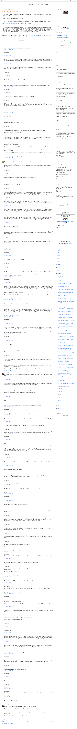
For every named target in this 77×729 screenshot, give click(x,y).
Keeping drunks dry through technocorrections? (65, 321)
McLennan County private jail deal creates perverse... (66, 290)
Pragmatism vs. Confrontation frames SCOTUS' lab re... (66, 354)
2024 (58, 249)
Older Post (51, 721)
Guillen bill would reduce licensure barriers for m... (65, 345)
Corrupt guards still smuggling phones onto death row (66, 312)
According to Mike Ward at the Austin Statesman (9, 12)
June (59, 394)
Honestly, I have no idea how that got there (64, 333)
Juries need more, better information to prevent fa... (65, 339)
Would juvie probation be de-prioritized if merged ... (66, 308)
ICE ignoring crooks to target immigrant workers (65, 327)
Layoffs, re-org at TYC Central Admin (63, 361)
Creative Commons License (70, 417)
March (59, 398)
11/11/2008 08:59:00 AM (9, 282)
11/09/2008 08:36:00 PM (8, 81)
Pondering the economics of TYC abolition (64, 324)
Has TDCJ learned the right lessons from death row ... (66, 304)
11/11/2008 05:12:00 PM (8, 421)
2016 (58, 261)
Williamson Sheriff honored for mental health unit (65, 282)
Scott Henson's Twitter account (61, 17)
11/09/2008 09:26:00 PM (8, 86)
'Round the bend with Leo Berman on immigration (65, 326)
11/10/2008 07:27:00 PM (8, 213)
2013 (58, 265)
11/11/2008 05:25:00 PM (8, 426)
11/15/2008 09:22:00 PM (8, 696)
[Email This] (19, 40)
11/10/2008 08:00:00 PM (8, 244)
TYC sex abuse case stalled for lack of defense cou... (65, 311)
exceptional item (19, 35)
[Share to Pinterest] (23, 40)
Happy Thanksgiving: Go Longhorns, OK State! (65, 283)
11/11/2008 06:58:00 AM (9, 276)
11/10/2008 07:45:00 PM (8, 237)
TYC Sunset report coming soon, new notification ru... (66, 374)
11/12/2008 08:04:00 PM (8, 613)
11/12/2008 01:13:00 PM (8, 551)
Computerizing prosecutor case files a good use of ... (65, 376)
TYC (5, 41)
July (58, 392)
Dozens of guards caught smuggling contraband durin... (66, 336)
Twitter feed (73, 202)
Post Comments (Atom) (9, 723)
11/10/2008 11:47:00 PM (8, 267)
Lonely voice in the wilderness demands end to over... (66, 277)
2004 (58, 408)
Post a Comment (4, 719)
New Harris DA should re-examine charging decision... (66, 346)
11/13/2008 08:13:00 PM (8, 653)
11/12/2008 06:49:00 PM (8, 582)
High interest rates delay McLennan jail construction (65, 315)
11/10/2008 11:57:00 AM (9, 173)
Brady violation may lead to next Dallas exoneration (65, 329)
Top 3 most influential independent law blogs (66, 221)
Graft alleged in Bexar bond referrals (63, 305)
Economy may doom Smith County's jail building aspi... (66, 383)
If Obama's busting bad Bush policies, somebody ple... (66, 362)
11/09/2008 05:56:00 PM (8, 55)
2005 (58, 406)
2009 (58, 272)
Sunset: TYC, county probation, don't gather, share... (65, 302)
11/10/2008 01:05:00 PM (8, 179)
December (59, 274)
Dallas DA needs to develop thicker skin (64, 330)
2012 (58, 267)
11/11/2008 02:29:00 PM (8, 333)
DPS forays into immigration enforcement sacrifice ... (66, 307)
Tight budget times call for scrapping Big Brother (65, 357)
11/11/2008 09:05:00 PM (8, 471)
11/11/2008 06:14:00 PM (8, 439)
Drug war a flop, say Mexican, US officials (64, 279)
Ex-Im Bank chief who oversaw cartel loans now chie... (66, 377)
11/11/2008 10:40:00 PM (8, 512)
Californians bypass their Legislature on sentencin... (65, 382)
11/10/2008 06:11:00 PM (8, 197)
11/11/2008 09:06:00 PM (8, 477)
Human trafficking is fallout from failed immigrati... (65, 317)
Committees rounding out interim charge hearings (65, 343)
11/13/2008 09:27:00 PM (8, 670)
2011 (58, 268)
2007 (58, 403)
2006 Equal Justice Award (65, 213)
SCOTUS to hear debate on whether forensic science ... (66, 358)
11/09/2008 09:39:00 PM (8, 92)
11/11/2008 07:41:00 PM (8, 457)
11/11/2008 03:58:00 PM (8, 414)
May (59, 395)
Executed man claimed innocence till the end (64, 384)
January (59, 401)
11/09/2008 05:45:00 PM (8, 49)
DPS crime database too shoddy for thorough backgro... (66, 292)
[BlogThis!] (20, 40)
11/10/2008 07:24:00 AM (9, 118)
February (59, 400)
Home (27, 721)
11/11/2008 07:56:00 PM (8, 465)
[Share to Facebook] (22, 40)
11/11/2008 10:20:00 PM (8, 493)
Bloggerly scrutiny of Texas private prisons (64, 365)
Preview (62, 28)
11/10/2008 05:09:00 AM (9, 112)
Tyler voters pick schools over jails (63, 370)
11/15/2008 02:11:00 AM (9, 681)
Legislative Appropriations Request (32, 35)
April (59, 397)
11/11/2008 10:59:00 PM (8, 521)
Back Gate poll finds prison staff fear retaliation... (65, 332)
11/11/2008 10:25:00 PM (8, 506)
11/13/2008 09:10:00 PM (8, 662)
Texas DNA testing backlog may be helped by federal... (66, 352)
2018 (58, 258)
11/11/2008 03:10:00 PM (8, 379)
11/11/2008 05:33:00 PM (8, 433)
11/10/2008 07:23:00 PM (8, 205)
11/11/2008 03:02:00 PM (8, 370)
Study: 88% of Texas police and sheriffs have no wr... (66, 318)
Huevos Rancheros (69, 243)
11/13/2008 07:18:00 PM (8, 648)
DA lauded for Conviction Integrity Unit (64, 337)
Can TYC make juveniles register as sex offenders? (65, 299)
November (59, 276)
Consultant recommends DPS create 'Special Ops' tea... (66, 355)
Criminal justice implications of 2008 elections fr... (65, 364)
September (59, 389)
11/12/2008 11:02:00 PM (8, 626)
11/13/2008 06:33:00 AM (9, 632)
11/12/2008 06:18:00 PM (8, 576)
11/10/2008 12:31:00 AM (9, 107)
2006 (58, 405)
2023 (58, 250)
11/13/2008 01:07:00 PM (8, 641)
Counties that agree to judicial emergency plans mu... (66, 289)
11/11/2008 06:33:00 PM (8, 451)
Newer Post (3, 721)
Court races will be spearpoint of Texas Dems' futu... (65, 371)
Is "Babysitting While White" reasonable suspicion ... (66, 367)
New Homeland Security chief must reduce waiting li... (66, 301)
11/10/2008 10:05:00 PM (8, 255)
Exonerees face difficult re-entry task (63, 286)
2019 (58, 256)
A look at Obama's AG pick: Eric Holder (64, 314)
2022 (58, 252)
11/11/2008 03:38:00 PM (8, 406)
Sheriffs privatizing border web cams (63, 295)
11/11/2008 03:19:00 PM (8, 386)
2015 (58, 262)
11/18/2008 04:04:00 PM (8, 717)
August (59, 391)
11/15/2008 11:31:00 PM (8, 702)
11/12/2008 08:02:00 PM (8, 606)
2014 (58, 264)
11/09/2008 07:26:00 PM (8, 63)
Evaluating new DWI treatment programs (64, 359)
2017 (58, 259)
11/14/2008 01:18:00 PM (8, 676)
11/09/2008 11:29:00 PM (8, 97)
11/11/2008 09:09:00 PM (8, 484)
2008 (58, 273)
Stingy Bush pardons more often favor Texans (64, 298)
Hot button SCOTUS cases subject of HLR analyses (65, 293)
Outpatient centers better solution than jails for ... (65, 386)
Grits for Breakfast (38, 4)
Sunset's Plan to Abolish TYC (62, 340)
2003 (58, 409)
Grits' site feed (67, 23)
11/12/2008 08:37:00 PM (8, 621)
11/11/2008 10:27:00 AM (9, 316)
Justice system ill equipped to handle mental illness (65, 285)
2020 (58, 255)
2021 (58, 253)
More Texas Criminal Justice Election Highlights (65, 368)
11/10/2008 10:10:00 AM (9, 167)
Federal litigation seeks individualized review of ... (65, 348)
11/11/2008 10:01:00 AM (9, 305)
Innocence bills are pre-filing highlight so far (64, 349)
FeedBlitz (68, 28)
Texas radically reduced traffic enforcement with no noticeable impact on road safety (65, 35)
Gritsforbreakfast (6, 160)
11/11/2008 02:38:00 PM (8, 352)
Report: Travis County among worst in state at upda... (66, 280)
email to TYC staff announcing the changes (10, 23)
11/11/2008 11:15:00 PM (8, 531)
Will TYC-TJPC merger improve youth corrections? (65, 323)
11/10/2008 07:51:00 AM (9, 123)
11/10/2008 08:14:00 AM (9, 157)
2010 (58, 270)
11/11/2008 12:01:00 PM (8, 323)
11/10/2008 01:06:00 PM (8, 185)
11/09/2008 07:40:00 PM (8, 69)
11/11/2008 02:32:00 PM (8, 346)
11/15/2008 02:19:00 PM (8, 688)
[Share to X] (21, 40)
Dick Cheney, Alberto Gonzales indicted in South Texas (66, 320)
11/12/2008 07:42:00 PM (8, 593)
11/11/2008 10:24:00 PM (8, 500)
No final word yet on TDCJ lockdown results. (64, 379)
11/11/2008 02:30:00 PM (8, 340)
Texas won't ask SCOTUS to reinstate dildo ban (65, 351)
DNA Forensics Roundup (61, 380)
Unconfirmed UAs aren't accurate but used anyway (65, 373)
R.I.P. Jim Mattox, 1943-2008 (62, 310)
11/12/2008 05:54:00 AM (9, 538)
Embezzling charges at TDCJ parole (63, 287)
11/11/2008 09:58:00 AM (9, 299)
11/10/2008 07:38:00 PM (8, 222)
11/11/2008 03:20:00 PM (8, 396)
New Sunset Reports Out (61, 342)
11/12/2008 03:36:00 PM (8, 558)
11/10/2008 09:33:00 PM (8, 249)
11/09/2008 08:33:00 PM (8, 75)
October (59, 388)
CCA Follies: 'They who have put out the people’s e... (66, 296)
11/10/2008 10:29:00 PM (8, 260)
